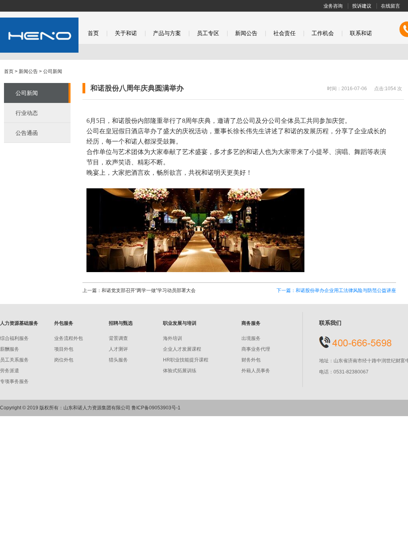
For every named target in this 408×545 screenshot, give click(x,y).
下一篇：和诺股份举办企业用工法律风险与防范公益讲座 (336, 290)
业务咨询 (333, 6)
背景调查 (118, 338)
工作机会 (323, 33)
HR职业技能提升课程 (185, 360)
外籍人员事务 (255, 370)
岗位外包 (63, 360)
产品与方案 (167, 33)
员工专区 (208, 33)
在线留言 (390, 6)
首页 (93, 33)
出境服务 (251, 338)
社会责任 (284, 33)
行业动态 (27, 113)
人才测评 (118, 349)
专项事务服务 (14, 381)
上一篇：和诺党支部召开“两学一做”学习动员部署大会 (139, 290)
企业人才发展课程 (182, 349)
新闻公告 (246, 33)
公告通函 (27, 133)
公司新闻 (52, 71)
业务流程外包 (68, 338)
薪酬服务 (9, 349)
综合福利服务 (14, 338)
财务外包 (251, 360)
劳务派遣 (9, 370)
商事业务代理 (255, 349)
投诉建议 (361, 6)
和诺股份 (39, 35)
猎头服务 (118, 360)
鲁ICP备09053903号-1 (155, 408)
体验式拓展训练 (179, 370)
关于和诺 (126, 33)
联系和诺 (361, 33)
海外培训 (172, 338)
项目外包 (63, 349)
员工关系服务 (14, 360)
